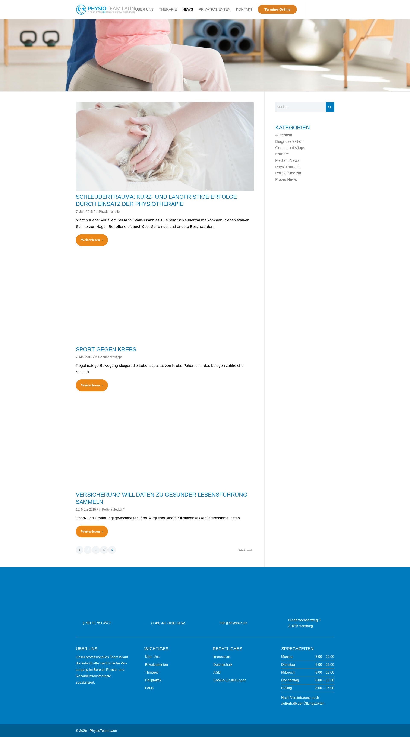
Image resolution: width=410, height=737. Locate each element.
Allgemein (283, 135)
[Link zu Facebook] (324, 9)
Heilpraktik (153, 680)
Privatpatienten (156, 664)
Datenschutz (222, 664)
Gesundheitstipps (110, 357)
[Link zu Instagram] (318, 9)
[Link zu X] (312, 9)
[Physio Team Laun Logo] (105, 9)
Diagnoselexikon (289, 141)
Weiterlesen (90, 240)
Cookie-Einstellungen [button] (229, 680)
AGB (217, 672)
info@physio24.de (233, 623)
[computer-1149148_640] (165, 444)
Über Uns (152, 656)
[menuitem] (144, 9)
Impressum (221, 656)
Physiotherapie (109, 211)
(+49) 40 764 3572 (97, 623)
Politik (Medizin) (113, 509)
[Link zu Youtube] (331, 9)
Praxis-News (286, 179)
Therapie (152, 672)
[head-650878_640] (165, 146)
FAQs (149, 688)
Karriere (282, 154)
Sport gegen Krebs (106, 349)
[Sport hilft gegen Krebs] (165, 299)
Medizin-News (287, 160)
